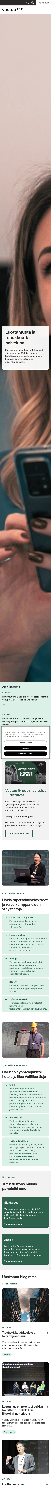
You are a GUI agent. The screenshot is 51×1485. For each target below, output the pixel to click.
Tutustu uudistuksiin (19, 833)
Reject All (25, 748)
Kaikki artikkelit (9, 1283)
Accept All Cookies (25, 753)
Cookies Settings (25, 742)
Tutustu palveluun (13, 1224)
